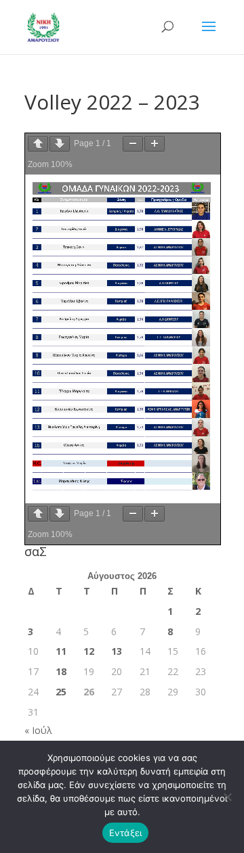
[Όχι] (227, 797)
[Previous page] (38, 144)
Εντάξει (125, 832)
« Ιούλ (38, 730)
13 (116, 651)
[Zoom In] (154, 144)
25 (61, 691)
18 (61, 671)
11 (61, 651)
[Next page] (59, 144)
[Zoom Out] (133, 144)
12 (88, 651)
